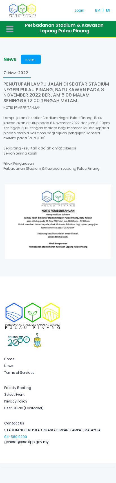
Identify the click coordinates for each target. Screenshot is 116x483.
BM (97, 10)
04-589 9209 (15, 436)
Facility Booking (17, 387)
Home (9, 359)
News (8, 365)
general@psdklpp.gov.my (26, 441)
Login (79, 10)
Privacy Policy (15, 401)
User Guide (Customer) (24, 408)
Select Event (14, 394)
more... (30, 59)
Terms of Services (19, 372)
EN (108, 10)
